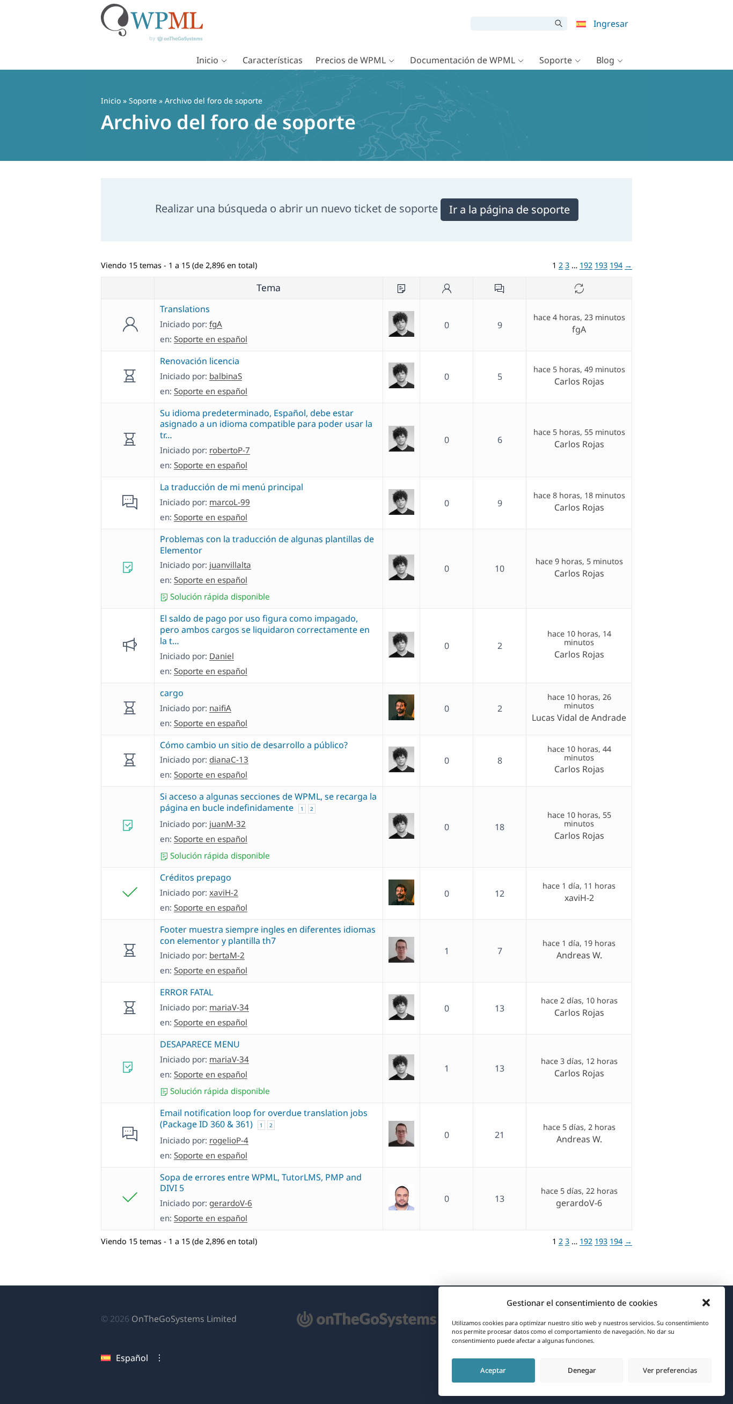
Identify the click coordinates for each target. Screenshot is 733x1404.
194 (616, 265)
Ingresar (610, 23)
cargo (172, 693)
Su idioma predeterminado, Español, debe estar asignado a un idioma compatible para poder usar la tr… (266, 424)
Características (273, 60)
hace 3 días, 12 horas (579, 1061)
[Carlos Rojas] (401, 333)
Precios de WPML (351, 60)
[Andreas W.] (401, 959)
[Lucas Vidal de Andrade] (401, 717)
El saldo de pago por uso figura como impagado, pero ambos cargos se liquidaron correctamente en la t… (265, 629)
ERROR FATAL (186, 992)
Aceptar (493, 1370)
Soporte (555, 60)
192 (586, 265)
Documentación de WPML (462, 60)
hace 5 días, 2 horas (579, 1127)
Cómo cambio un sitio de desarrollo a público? (254, 745)
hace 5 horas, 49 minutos (579, 369)
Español (132, 1358)
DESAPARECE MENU (200, 1044)
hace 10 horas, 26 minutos (579, 701)
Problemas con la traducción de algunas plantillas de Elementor (267, 544)
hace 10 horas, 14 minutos (579, 638)
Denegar (582, 1370)
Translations (185, 309)
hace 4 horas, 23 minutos (579, 317)
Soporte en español (210, 339)
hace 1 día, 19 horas (579, 943)
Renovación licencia (199, 361)
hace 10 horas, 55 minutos (579, 819)
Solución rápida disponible (219, 596)
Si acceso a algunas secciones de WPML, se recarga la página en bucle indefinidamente (268, 802)
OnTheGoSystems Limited (184, 1319)
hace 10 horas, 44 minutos (579, 753)
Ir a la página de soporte (509, 209)
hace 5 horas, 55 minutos (579, 432)
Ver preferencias (670, 1370)
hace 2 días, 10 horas (579, 1000)
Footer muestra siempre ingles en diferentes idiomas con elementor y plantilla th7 (268, 935)
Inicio (207, 60)
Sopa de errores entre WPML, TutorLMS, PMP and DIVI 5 (261, 1182)
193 (601, 265)
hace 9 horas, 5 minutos (579, 561)
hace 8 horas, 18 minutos (579, 495)
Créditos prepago (195, 877)
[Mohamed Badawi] (401, 1207)
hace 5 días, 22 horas (579, 1191)
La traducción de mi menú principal (231, 487)
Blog (605, 60)
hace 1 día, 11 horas (579, 886)
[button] (706, 1302)
